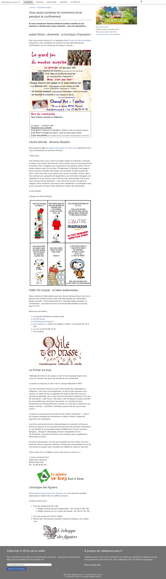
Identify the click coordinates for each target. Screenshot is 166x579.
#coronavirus (100, 34)
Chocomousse (103, 27)
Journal (32, 7)
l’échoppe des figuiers (44, 321)
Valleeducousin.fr (10, 2)
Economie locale (44, 7)
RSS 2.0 (78, 576)
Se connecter (69, 576)
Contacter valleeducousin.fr (91, 576)
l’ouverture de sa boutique (80, 40)
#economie (109, 34)
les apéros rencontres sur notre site (61, 148)
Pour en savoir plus (92, 565)
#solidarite (116, 34)
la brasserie (40, 324)
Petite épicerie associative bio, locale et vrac (48, 493)
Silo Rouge (40, 319)
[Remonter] (141, 1)
